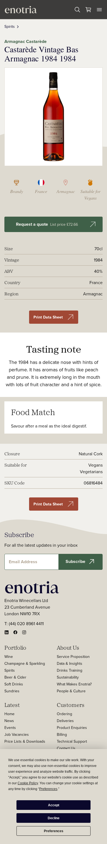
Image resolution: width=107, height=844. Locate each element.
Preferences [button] (48, 789)
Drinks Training (69, 670)
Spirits (9, 26)
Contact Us (66, 748)
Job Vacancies (16, 734)
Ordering (64, 714)
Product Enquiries (72, 727)
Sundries (11, 691)
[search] (77, 9)
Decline (54, 818)
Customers (71, 705)
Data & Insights (69, 663)
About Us (68, 647)
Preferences (53, 831)
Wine (8, 656)
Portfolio (15, 647)
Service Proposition (73, 656)
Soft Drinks (13, 684)
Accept (53, 805)
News (9, 720)
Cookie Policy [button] (28, 783)
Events (10, 727)
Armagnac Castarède (25, 41)
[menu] (99, 9)
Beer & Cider (15, 677)
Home (9, 714)
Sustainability (68, 677)
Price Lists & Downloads (24, 741)
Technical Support (72, 741)
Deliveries (65, 720)
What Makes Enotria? (74, 684)
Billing (62, 734)
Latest (12, 705)
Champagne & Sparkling (24, 663)
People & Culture (71, 691)
